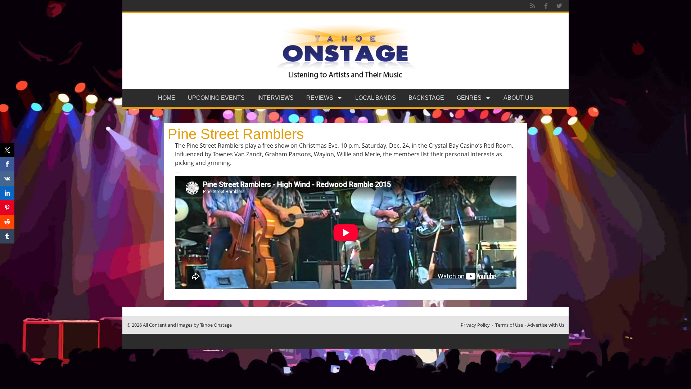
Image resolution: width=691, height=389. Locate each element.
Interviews (275, 98)
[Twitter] (559, 6)
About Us (518, 98)
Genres (469, 98)
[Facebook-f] (546, 6)
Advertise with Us (545, 325)
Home (166, 98)
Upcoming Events (216, 98)
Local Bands (375, 98)
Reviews (319, 98)
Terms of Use (509, 325)
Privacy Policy (475, 325)
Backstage (426, 98)
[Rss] (532, 6)
